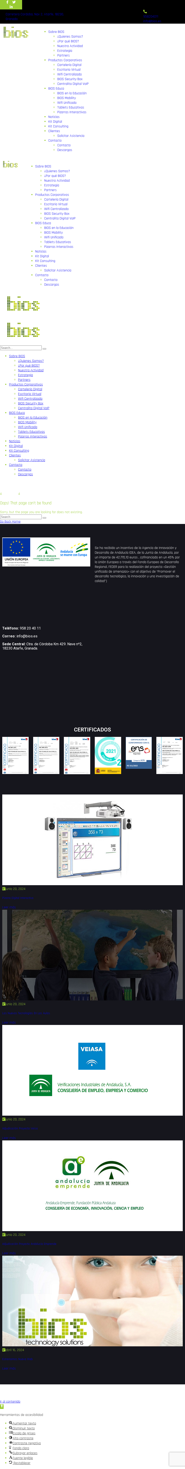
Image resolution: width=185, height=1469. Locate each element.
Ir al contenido (10, 1401)
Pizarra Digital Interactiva (17, 898)
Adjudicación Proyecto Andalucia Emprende (29, 1244)
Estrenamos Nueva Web (17, 1359)
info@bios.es (26, 636)
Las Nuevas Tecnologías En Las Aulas (26, 1013)
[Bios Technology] (22, 316)
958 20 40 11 (30, 628)
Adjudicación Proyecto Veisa (20, 1129)
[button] (2, 1406)
